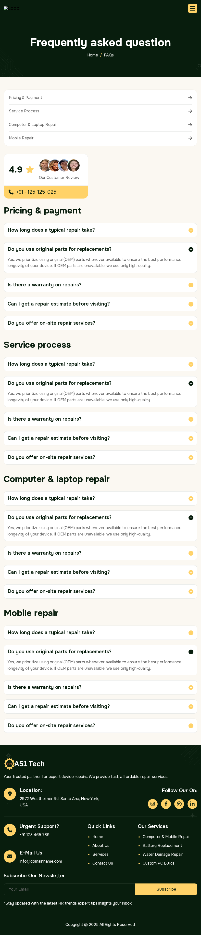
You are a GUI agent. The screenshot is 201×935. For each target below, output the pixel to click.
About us (100, 845)
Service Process (24, 111)
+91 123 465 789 (35, 834)
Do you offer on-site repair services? (51, 323)
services (100, 854)
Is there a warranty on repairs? (44, 285)
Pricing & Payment (25, 97)
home (92, 55)
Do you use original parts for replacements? (60, 249)
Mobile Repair (21, 138)
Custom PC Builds (159, 863)
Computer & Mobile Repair (166, 836)
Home (97, 836)
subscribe (166, 889)
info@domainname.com (41, 861)
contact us (102, 863)
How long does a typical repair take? (51, 230)
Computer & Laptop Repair (33, 124)
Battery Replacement (162, 845)
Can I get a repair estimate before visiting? (59, 304)
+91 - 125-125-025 (36, 192)
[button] (192, 8)
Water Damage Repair (163, 854)
